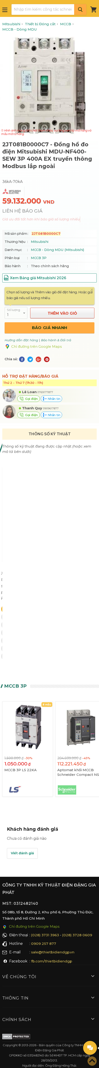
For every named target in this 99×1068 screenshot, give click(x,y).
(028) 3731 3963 (45, 935)
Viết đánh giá (22, 853)
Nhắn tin (53, 399)
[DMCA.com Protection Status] (16, 1037)
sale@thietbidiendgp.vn (52, 952)
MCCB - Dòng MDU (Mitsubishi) (57, 250)
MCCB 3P (39, 258)
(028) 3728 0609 (77, 935)
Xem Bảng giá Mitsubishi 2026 (38, 278)
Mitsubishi (39, 242)
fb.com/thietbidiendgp (51, 961)
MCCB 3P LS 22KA (20, 770)
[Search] (80, 9)
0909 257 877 (43, 943)
